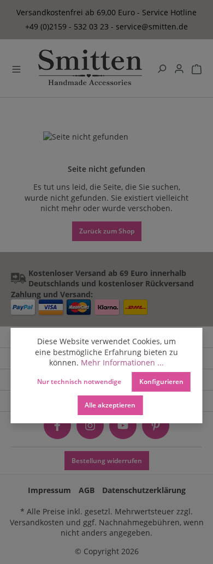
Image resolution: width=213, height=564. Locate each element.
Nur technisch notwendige (79, 381)
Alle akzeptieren (110, 404)
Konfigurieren (161, 381)
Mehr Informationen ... (122, 362)
